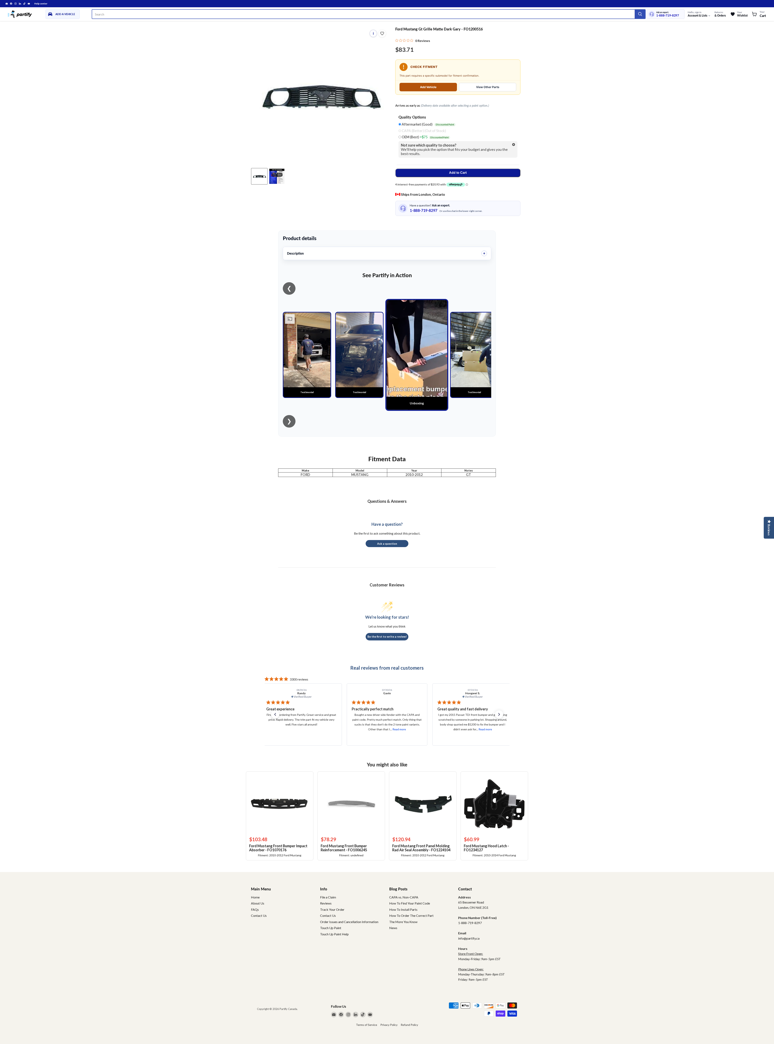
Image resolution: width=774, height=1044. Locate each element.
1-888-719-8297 (667, 15)
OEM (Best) (425, 137)
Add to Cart (458, 172)
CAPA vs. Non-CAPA (403, 897)
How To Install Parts (403, 909)
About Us (257, 903)
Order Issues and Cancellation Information (349, 922)
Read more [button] (313, 729)
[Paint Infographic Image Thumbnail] (277, 176)
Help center (40, 3)
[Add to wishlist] (382, 33)
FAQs (255, 909)
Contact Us (259, 915)
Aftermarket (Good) (427, 124)
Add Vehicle (428, 87)
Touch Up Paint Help (334, 934)
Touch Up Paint (330, 928)
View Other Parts (487, 87)
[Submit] (640, 14)
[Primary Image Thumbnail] (259, 176)
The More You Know (403, 922)
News (393, 928)
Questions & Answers (387, 501)
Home (255, 897)
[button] (275, 714)
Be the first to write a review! (387, 636)
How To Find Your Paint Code (409, 903)
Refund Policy (409, 1024)
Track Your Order (332, 909)
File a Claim (328, 897)
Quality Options (412, 117)
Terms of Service (366, 1024)
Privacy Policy (388, 1024)
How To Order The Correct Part (411, 915)
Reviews (326, 903)
